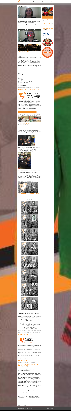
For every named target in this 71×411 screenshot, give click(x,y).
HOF (37, 86)
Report (23, 115)
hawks (30, 180)
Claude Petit (39, 331)
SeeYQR (31, 87)
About (27, 1)
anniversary (25, 180)
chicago (39, 180)
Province (30, 404)
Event (31, 86)
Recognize (33, 404)
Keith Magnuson (27, 332)
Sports (19, 333)
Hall (34, 331)
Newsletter (21, 362)
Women (22, 405)
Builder (35, 331)
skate (25, 181)
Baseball (25, 86)
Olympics (24, 404)
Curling (27, 331)
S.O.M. (34, 332)
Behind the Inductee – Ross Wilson (47, 23)
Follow (32, 361)
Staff (30, 115)
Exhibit (37, 114)
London (19, 404)
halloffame (34, 86)
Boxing (30, 331)
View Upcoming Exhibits (50, 19)
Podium (28, 404)
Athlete (23, 331)
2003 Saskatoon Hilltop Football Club (34, 330)
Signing (39, 404)
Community (25, 361)
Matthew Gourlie (22, 20)
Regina (24, 87)
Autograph (28, 180)
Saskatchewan (28, 87)
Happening (38, 361)
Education (42, 1)
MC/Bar (30, 332)
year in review (32, 115)
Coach (19, 331)
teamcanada (28, 181)
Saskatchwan (35, 404)
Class (37, 331)
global (23, 180)
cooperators (19, 180)
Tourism (35, 87)
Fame (30, 331)
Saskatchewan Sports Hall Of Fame (27, 362)
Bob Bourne (28, 331)
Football (33, 331)
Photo (26, 404)
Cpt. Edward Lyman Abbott (23, 331)
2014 (40, 330)
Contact (46, 1)
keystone (19, 181)
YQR (38, 87)
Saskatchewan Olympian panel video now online (27, 18)
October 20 (21, 404)
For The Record (35, 361)
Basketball (25, 331)
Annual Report (27, 114)
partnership (21, 115)
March (19, 362)
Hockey (36, 86)
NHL (24, 181)
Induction (21, 87)
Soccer (39, 332)
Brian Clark (33, 331)
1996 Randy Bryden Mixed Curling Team (29, 329)
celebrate (27, 86)
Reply (19, 43)
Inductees (38, 1)
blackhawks (31, 180)
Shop (48, 1)
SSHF (33, 87)
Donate (31, 1)
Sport (20, 405)
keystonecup (22, 181)
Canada (34, 180)
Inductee (19, 87)
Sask (25, 87)
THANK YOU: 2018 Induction (23, 51)
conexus (30, 86)
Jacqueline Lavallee (23, 332)
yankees (37, 87)
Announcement (20, 331)
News (21, 86)
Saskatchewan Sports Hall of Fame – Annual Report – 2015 (28, 89)
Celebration (36, 180)
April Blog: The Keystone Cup (23, 123)
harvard (28, 180)
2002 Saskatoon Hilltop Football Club (26, 330)
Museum (34, 1)
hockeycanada (35, 180)
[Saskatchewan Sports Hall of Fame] (21, 1)
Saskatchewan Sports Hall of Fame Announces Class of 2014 (29, 193)
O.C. (32, 332)
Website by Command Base (50, 408)
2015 (24, 114)
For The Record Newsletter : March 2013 (25, 334)
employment (33, 114)
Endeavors (28, 361)
